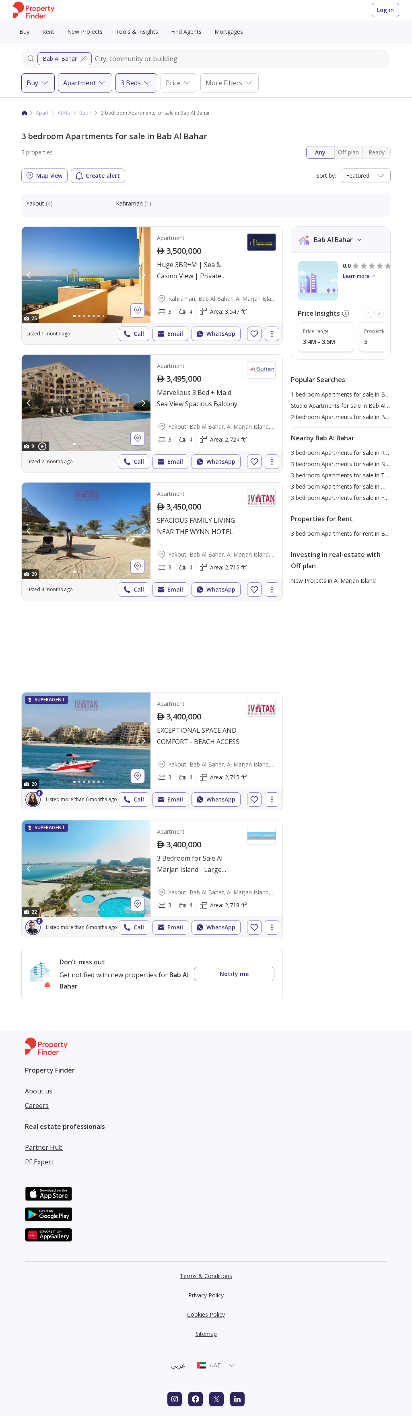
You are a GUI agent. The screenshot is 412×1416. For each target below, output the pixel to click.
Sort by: (326, 175)
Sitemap (206, 1334)
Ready (377, 152)
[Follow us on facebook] (195, 1399)
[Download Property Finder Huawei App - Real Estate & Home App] (48, 1235)
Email (175, 333)
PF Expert (39, 1161)
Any (320, 152)
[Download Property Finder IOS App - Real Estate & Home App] (48, 1194)
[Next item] (379, 313)
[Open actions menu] (272, 334)
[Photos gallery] (86, 275)
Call (139, 333)
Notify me (234, 974)
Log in (385, 10)
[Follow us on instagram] (174, 1399)
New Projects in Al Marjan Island (333, 580)
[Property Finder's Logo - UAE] (33, 10)
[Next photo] (143, 275)
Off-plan (348, 152)
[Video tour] (42, 446)
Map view (49, 175)
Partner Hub (44, 1147)
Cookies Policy (206, 1314)
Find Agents (186, 31)
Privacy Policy (206, 1295)
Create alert (103, 175)
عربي (178, 1365)
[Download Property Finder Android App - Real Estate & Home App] (48, 1214)
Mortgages (228, 31)
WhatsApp (220, 333)
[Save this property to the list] (254, 334)
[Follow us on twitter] (216, 1399)
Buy (24, 31)
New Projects (85, 31)
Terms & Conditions (206, 1276)
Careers (37, 1105)
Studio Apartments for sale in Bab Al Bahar (347, 405)
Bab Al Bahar (60, 58)
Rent (48, 31)
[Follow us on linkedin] (237, 1399)
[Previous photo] (29, 275)
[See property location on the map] (137, 310)
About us (38, 1091)
